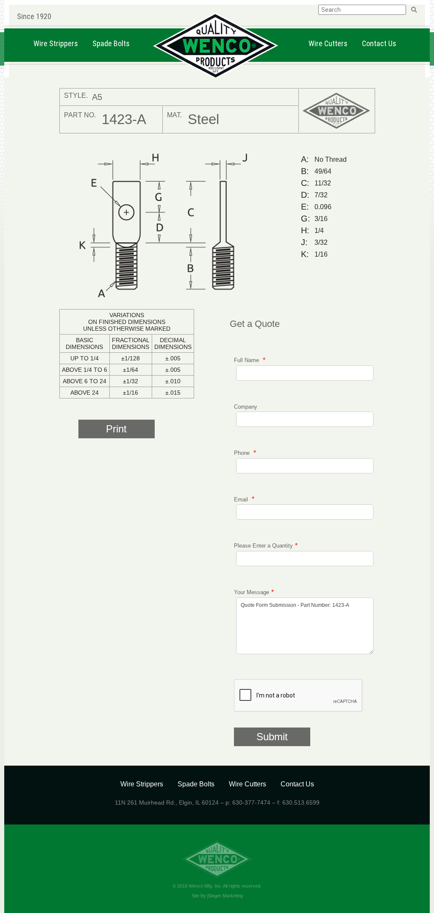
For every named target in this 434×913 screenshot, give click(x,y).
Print (116, 428)
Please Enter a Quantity (263, 545)
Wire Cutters (328, 43)
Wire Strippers (55, 43)
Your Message (251, 592)
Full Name (247, 360)
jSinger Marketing (225, 895)
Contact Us (379, 43)
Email (242, 499)
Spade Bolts (111, 43)
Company (245, 407)
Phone (242, 453)
